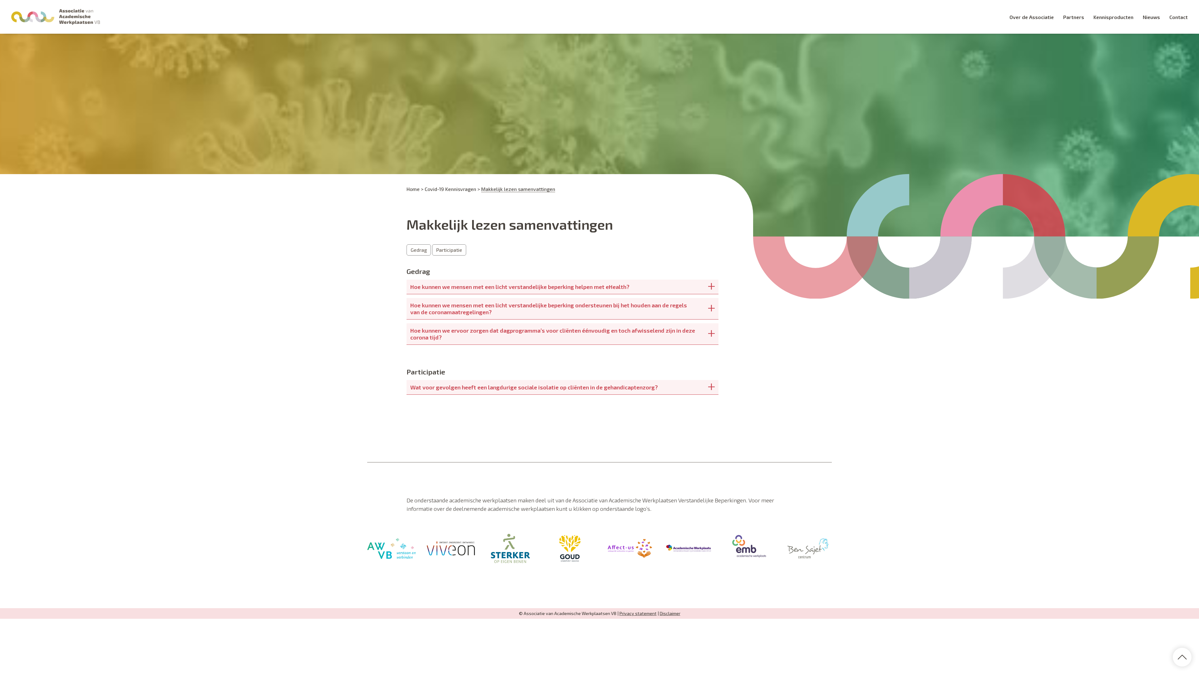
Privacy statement (638, 613)
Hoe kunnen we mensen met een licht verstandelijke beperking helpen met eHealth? (519, 286)
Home (413, 189)
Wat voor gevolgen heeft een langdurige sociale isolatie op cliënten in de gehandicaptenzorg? (534, 387)
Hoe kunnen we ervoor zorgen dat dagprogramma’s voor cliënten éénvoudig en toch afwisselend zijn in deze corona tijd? (552, 334)
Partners (1073, 17)
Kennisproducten (1113, 17)
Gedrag (419, 250)
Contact (1178, 17)
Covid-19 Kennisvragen (450, 189)
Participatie (449, 250)
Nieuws (1151, 17)
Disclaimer (670, 613)
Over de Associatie (1031, 17)
